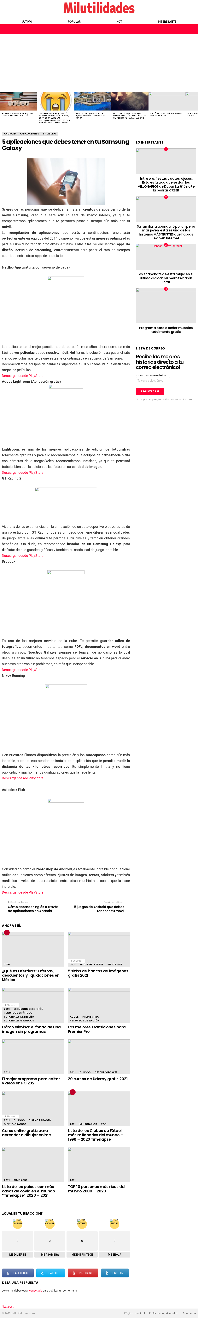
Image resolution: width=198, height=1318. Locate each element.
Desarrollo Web (106, 1072)
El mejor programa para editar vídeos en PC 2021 (31, 1081)
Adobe (74, 1017)
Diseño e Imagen (40, 1120)
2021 (73, 964)
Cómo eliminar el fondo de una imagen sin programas (31, 1029)
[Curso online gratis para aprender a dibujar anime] (33, 1108)
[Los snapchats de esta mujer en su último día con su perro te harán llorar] (129, 101)
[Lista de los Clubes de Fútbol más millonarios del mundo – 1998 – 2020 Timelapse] (99, 1108)
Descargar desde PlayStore (23, 376)
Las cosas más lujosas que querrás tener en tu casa (91, 115)
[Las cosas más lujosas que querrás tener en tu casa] (92, 101)
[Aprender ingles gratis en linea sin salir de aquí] (18, 101)
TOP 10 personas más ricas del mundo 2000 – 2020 (96, 1189)
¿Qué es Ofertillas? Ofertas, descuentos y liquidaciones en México (31, 975)
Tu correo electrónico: (151, 375)
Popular (74, 21)
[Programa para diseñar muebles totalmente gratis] (166, 305)
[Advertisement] (99, 63)
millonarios (88, 1124)
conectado (35, 1290)
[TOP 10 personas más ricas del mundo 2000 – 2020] (99, 1164)
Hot (119, 21)
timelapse (20, 1180)
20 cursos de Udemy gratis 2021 (98, 1079)
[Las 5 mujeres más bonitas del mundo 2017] (167, 101)
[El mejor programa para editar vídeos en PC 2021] (33, 1056)
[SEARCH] (193, 29)
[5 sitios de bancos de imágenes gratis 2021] (99, 949)
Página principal (134, 1313)
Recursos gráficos (18, 1013)
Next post (8, 1306)
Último (27, 21)
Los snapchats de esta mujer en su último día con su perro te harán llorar (129, 115)
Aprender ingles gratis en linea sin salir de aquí (17, 114)
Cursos (85, 1072)
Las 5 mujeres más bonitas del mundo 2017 (166, 114)
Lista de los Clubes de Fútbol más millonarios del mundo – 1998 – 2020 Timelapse (95, 1135)
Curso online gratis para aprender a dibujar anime (26, 1133)
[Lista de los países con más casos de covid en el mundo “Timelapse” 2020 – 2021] (33, 1164)
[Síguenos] (185, 29)
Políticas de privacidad (163, 1313)
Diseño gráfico (15, 1124)
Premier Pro (90, 1017)
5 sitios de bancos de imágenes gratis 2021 (98, 973)
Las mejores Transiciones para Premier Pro (97, 1029)
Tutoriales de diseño (19, 1017)
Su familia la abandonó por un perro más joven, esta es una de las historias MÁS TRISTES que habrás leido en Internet (54, 118)
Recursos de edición (28, 1009)
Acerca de (189, 1313)
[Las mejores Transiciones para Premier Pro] (99, 1005)
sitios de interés (91, 964)
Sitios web (114, 964)
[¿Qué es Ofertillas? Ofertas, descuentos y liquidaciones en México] (33, 949)
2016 (7, 964)
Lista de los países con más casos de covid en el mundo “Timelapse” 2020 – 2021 (28, 1191)
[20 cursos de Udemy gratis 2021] (99, 1056)
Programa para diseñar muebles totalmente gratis (166, 330)
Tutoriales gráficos (19, 1020)
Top (103, 1124)
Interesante (167, 21)
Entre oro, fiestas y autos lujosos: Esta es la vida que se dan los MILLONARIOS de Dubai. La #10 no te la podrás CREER (166, 184)
